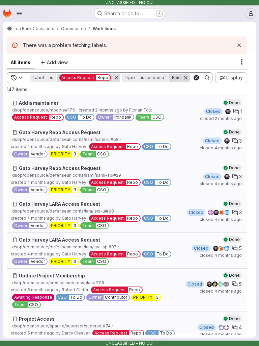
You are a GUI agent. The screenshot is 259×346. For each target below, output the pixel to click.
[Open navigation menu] (19, 13)
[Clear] (196, 78)
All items (20, 62)
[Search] (207, 77)
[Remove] (116, 78)
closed (221, 118)
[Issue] (15, 103)
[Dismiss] (239, 45)
